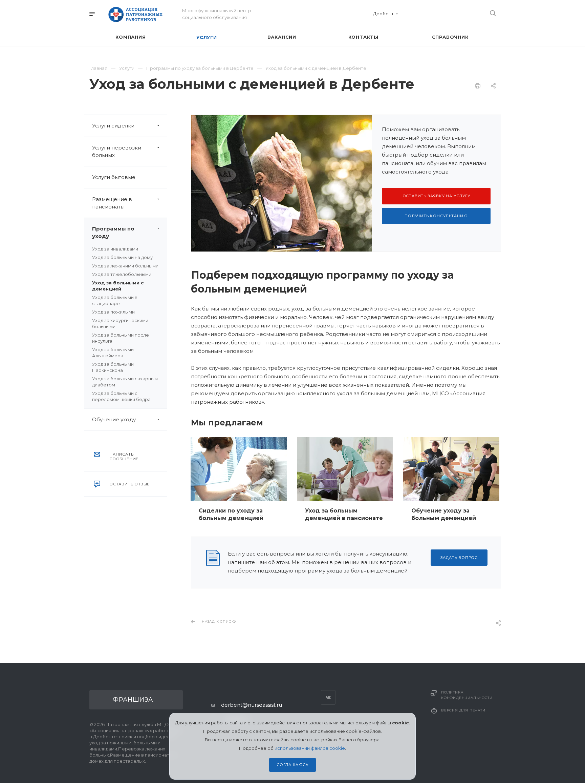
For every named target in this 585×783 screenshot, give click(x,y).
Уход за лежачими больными (125, 265)
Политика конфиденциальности (466, 695)
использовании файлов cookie (310, 748)
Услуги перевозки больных (116, 151)
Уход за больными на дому (122, 257)
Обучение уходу (114, 419)
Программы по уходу (113, 232)
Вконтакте (328, 697)
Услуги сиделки (113, 125)
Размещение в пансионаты (112, 203)
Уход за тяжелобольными (121, 274)
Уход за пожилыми (113, 312)
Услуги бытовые (113, 177)
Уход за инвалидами (115, 249)
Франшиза (133, 699)
